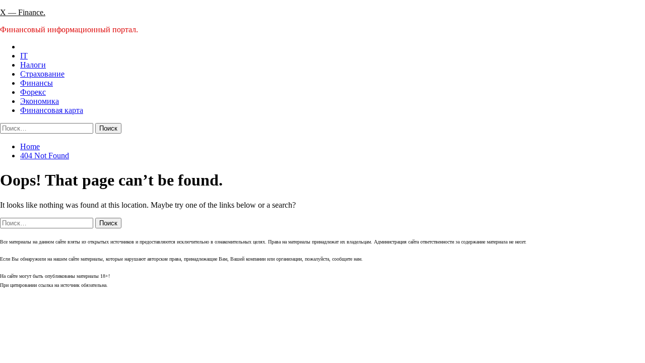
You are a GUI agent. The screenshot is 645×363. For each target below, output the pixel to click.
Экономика (39, 101)
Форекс (33, 92)
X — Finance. (22, 12)
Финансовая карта (51, 110)
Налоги (33, 64)
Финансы (36, 83)
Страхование (42, 74)
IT (24, 55)
